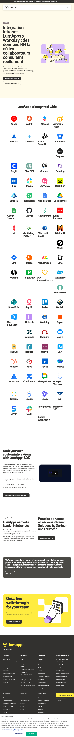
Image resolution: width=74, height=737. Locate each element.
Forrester (33, 532)
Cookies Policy (9, 730)
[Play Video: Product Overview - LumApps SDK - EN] (55, 473)
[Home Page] (10, 7)
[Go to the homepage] (14, 645)
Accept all (31, 733)
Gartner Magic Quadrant (12, 534)
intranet (19, 530)
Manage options (19, 733)
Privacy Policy (18, 730)
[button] (72, 1)
